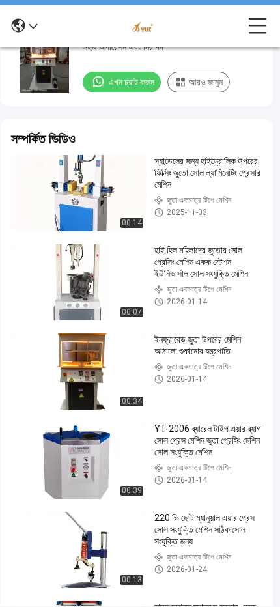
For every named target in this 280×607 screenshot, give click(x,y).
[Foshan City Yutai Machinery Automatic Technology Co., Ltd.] (143, 26)
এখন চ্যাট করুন (131, 82)
